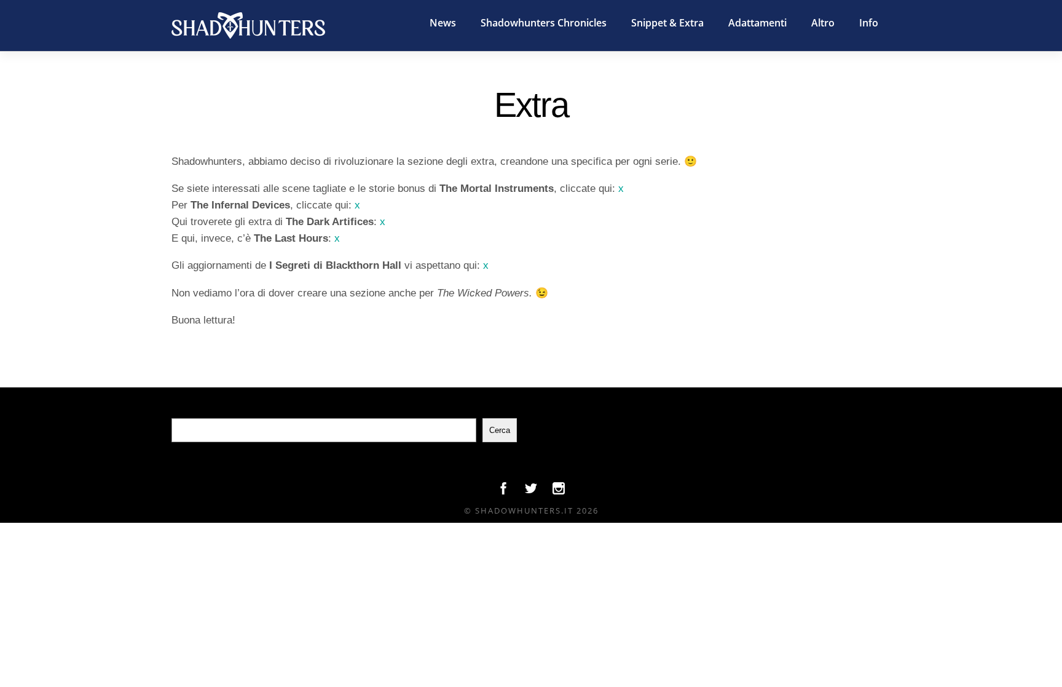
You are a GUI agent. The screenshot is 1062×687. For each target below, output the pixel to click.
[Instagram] (559, 491)
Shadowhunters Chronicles (544, 23)
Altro (823, 23)
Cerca (499, 430)
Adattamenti (757, 23)
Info (868, 23)
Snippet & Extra (667, 23)
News (443, 23)
